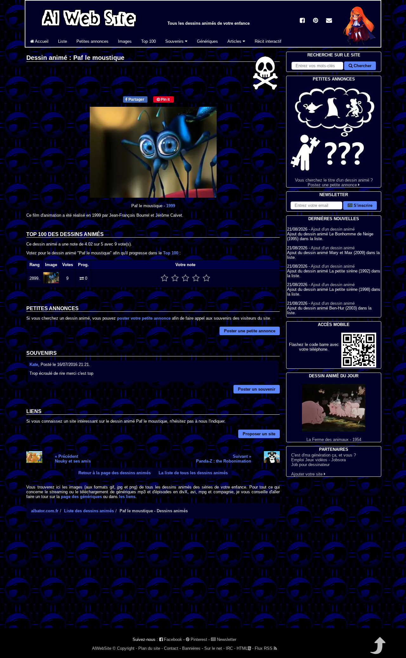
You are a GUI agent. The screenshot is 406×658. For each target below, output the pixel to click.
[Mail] (329, 21)
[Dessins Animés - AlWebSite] (360, 45)
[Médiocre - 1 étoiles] (164, 278)
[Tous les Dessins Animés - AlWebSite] (88, 27)
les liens (127, 496)
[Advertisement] (153, 578)
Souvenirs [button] (175, 41)
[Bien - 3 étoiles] (185, 278)
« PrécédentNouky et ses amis (73, 458)
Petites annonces (92, 41)
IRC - (230, 648)
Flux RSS (264, 648)
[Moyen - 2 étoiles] (175, 278)
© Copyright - (125, 648)
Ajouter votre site (307, 474)
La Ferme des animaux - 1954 (333, 439)
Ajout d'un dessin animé (333, 229)
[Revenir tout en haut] (377, 650)
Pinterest (198, 639)
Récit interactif (268, 41)
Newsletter (226, 639)
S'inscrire (362, 205)
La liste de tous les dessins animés (193, 472)
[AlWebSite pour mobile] (358, 366)
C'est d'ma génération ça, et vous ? (323, 455)
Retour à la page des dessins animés (114, 472)
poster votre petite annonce (144, 318)
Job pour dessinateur (310, 464)
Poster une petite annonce (249, 331)
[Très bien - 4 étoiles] (196, 278)
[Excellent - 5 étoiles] (206, 278)
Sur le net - (214, 648)
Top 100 (148, 41)
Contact (171, 648)
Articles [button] (235, 41)
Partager (136, 99)
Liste (62, 41)
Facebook (172, 639)
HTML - (245, 648)
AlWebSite (101, 648)
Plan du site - (150, 648)
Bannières (191, 648)
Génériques (207, 41)
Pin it (165, 99)
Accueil (41, 41)
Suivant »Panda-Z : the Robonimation (223, 458)
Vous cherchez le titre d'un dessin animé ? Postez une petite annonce (334, 182)
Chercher (361, 65)
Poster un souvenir (256, 389)
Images (125, 41)
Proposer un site (259, 433)
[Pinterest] (315, 21)
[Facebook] (302, 21)
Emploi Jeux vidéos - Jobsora (318, 459)
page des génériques (81, 496)
